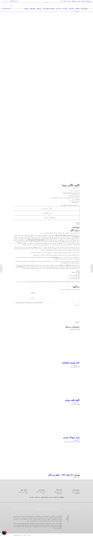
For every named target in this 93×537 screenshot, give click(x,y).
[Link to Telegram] (9, 1)
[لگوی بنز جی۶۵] (92, 269)
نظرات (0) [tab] (77, 223)
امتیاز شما (33, 292)
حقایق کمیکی (73, 1)
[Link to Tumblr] (7, 1)
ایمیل (32, 297)
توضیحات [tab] (78, 222)
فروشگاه (62, 497)
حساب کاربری (88, 1)
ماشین (62, 205)
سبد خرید (51, 497)
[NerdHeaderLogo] (6, 8)
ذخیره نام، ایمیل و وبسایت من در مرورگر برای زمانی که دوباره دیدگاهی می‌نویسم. (29, 302)
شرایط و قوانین (44, 497)
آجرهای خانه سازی (73, 205)
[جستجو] (89, 8)
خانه (62, 1)
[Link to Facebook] (4, 1)
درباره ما (78, 1)
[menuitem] (61, 1)
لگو (64, 205)
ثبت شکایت (37, 497)
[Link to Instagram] (2, 1)
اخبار (65, 1)
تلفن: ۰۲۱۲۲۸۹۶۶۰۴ (13, 1)
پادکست (68, 1)
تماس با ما (83, 1)
